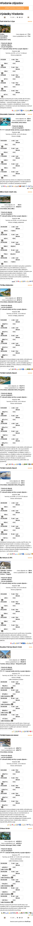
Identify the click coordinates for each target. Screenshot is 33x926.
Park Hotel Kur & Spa (7, 21)
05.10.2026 (4, 778)
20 (20, 17)
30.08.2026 (4, 706)
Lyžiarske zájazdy (6, 45)
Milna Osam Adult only (8, 192)
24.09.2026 (4, 328)
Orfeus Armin (5, 828)
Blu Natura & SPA (6, 558)
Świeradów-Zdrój (5, 39)
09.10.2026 (4, 793)
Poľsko (2, 34)
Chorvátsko (14, 122)
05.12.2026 (4, 594)
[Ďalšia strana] (28, 17)
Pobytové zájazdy (6, 43)
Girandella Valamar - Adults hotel (12, 114)
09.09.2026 (4, 871)
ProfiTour (27, 921)
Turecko (2, 664)
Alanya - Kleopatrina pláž (18, 664)
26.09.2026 (4, 258)
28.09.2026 (4, 351)
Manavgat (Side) (11, 845)
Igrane (20, 302)
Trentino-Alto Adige (6, 571)
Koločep (10, 752)
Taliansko (3, 570)
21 (22, 17)
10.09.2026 (4, 320)
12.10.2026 (3, 801)
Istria (20, 122)
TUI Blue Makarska (6, 285)
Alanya (8, 664)
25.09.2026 (4, 227)
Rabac (25, 122)
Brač (9, 209)
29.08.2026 (4, 503)
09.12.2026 (4, 617)
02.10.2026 (4, 770)
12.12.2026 (3, 625)
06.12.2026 (4, 609)
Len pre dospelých (6, 47)
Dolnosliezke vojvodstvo (4, 37)
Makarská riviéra (13, 302)
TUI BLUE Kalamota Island (9, 735)
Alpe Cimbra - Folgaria (5, 573)
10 (17, 17)
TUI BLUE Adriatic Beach (8, 373)
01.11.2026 (3, 59)
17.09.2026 (4, 156)
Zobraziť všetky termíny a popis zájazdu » (15, 49)
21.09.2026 (4, 416)
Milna (12, 209)
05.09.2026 (4, 511)
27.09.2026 (4, 343)
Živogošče (21, 390)
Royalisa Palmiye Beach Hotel (11, 647)
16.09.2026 (4, 141)
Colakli (19, 845)
